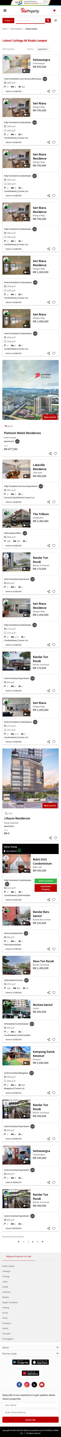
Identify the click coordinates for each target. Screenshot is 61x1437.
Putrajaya (6, 1323)
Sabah (5, 1328)
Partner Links (9, 1353)
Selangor (6, 1271)
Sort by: (30, 49)
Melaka (5, 1297)
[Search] (48, 20)
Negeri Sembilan (10, 1302)
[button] (8, 20)
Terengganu (7, 1338)
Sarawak (6, 1333)
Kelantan (6, 1292)
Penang (5, 1276)
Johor (5, 1281)
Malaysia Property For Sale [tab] (18, 1256)
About (5, 1347)
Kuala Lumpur (8, 1266)
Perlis (5, 1318)
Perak (5, 1312)
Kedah (5, 1286)
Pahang (5, 1307)
